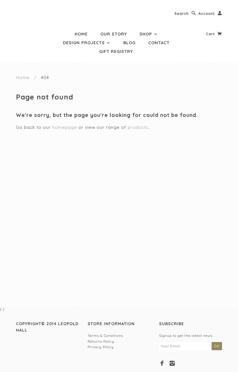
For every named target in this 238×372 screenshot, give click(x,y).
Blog (129, 42)
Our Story (113, 34)
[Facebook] (162, 363)
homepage (64, 127)
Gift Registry (116, 51)
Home (81, 34)
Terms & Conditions (105, 335)
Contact (159, 42)
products (138, 127)
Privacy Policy (101, 347)
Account (207, 13)
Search (181, 13)
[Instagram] (172, 363)
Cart (211, 34)
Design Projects (84, 42)
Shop (147, 34)
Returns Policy (101, 341)
